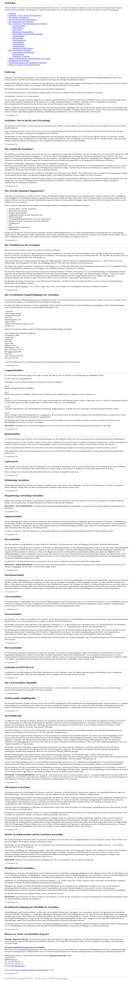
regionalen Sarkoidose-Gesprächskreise (34, 970)
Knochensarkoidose (19, 40)
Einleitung (12, 13)
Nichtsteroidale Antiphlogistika (23, 52)
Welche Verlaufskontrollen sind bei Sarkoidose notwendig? (29, 59)
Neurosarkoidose (18, 44)
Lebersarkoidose (18, 42)
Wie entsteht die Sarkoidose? (19, 17)
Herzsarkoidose (17, 38)
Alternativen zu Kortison (21, 56)
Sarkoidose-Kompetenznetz (28, 949)
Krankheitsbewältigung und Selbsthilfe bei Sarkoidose (28, 63)
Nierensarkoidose (18, 46)
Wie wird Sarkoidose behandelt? (20, 50)
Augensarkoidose (18, 36)
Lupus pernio (17, 30)
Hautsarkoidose (17, 28)
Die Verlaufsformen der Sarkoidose (21, 22)
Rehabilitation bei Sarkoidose (19, 61)
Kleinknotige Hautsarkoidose (22, 32)
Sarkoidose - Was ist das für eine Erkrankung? (25, 15)
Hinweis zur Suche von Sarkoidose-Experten (24, 65)
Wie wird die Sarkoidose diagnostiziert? (23, 20)
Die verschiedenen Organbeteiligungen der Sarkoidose (28, 24)
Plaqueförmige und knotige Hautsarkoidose (27, 34)
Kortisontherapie (18, 54)
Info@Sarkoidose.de (17, 966)
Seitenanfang (11, 115)
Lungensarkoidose (18, 26)
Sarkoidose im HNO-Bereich (22, 48)
